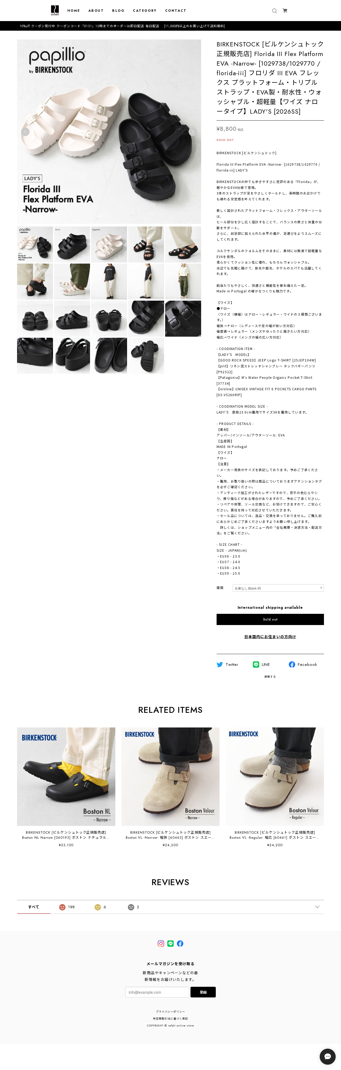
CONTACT (176, 10)
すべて (33, 907)
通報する (270, 677)
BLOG (118, 10)
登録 (203, 992)
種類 (220, 588)
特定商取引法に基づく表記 (170, 1019)
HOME (73, 10)
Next (193, 132)
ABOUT (96, 10)
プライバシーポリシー (170, 1012)
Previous (25, 132)
